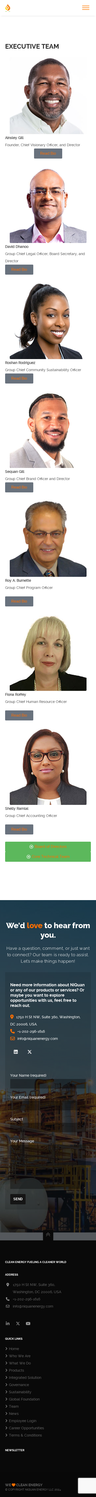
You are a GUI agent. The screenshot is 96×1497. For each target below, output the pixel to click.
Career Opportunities (26, 1428)
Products (16, 1370)
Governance (19, 1385)
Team (14, 1406)
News (14, 1414)
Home (14, 1349)
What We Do (20, 1363)
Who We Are (19, 1356)
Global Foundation (24, 1399)
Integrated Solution (25, 1378)
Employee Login (22, 1421)
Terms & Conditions (25, 1435)
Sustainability (20, 1392)
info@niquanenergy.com (33, 1306)
